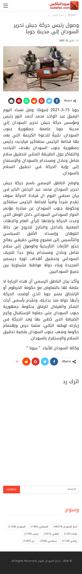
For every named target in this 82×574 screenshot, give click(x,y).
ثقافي (51, 533)
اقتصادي (39, 526)
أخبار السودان (65, 526)
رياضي (69, 541)
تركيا (70, 533)
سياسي (48, 541)
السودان (16, 526)
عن (28, 541)
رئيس (31, 533)
